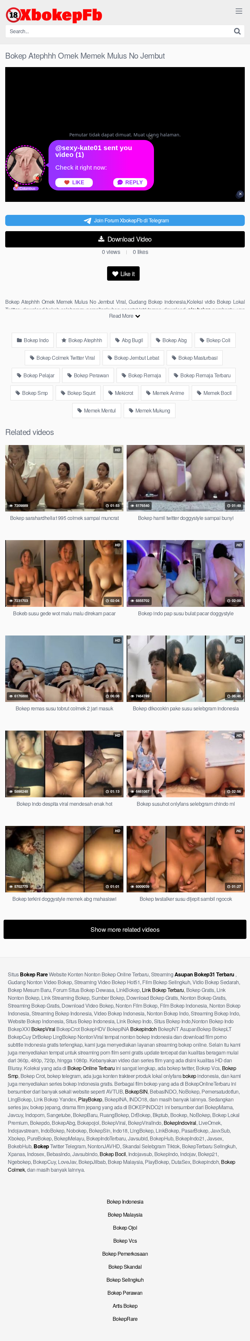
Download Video (128, 239)
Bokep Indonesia (125, 1201)
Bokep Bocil (113, 1154)
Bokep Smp (34, 393)
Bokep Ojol (125, 1227)
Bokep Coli (217, 340)
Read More (121, 315)
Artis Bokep (125, 1305)
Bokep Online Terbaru (91, 1068)
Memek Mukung (152, 410)
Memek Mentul (99, 410)
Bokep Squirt (80, 393)
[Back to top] (238, 1326)
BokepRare (125, 1318)
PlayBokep (90, 1099)
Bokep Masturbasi (197, 357)
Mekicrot (123, 393)
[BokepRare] (54, 15)
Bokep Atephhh (84, 340)
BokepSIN (136, 1091)
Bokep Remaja (144, 375)
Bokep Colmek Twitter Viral (65, 357)
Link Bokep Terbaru (163, 990)
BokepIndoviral (180, 1122)
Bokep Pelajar (38, 375)
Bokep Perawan (91, 375)
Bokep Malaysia (125, 1214)
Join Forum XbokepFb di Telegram (131, 220)
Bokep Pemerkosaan (125, 1253)
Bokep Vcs (125, 1240)
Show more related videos (125, 929)
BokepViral (43, 1029)
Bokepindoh (143, 1029)
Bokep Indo (36, 340)
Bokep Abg (174, 340)
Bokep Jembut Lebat (136, 357)
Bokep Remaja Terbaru (205, 375)
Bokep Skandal (125, 1266)
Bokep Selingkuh (125, 1279)
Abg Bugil (131, 340)
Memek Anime (167, 393)
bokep (189, 1076)
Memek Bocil (217, 393)
